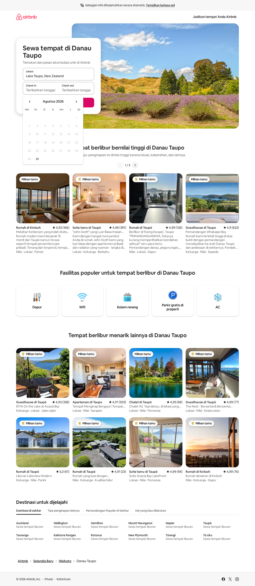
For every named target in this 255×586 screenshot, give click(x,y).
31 (37, 159)
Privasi (49, 579)
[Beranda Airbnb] (26, 16)
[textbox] (40, 90)
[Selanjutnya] (135, 165)
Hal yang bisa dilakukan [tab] (150, 510)
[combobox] (58, 76)
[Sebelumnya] (120, 165)
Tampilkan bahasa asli (160, 5)
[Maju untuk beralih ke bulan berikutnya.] (76, 101)
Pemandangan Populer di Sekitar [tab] (107, 510)
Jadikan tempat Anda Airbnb (214, 17)
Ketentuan (64, 579)
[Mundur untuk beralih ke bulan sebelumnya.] (30, 101)
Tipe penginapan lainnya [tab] (64, 510)
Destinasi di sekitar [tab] (28, 510)
